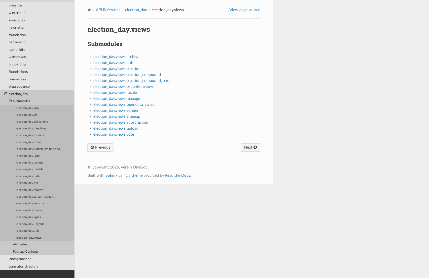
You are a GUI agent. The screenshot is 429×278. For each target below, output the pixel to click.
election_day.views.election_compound (127, 75)
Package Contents (25, 251)
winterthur (17, 13)
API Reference (108, 10)
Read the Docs (177, 175)
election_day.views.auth (114, 63)
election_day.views (28, 237)
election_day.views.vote (113, 134)
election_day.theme (29, 210)
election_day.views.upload (116, 128)
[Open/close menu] (5, 94)
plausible (15, 5)
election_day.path (28, 176)
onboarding (17, 64)
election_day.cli (26, 114)
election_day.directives (31, 128)
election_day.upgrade (30, 224)
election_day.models (29, 169)
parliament (17, 42)
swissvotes (17, 20)
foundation (17, 35)
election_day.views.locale (115, 93)
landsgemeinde (20, 259)
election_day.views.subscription (120, 122)
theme (137, 175)
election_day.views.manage (116, 99)
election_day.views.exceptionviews (123, 87)
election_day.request (29, 190)
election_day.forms (28, 142)
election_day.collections (32, 121)
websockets (18, 57)
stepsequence (19, 86)
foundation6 (18, 72)
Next (248, 147)
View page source (244, 10)
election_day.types (28, 217)
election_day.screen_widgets (35, 196)
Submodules (21, 101)
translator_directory (23, 266)
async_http (17, 50)
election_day (18, 94)
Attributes (20, 244)
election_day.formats (30, 135)
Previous (102, 147)
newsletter (17, 27)
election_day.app (27, 108)
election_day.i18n (28, 156)
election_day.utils (27, 230)
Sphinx (111, 175)
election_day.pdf (27, 183)
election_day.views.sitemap (116, 116)
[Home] (89, 10)
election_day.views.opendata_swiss (123, 105)
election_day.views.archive (116, 57)
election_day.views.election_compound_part (131, 81)
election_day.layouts (29, 162)
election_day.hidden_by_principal (38, 149)
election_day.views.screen (115, 110)
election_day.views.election (117, 69)
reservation (17, 79)
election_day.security (30, 203)
